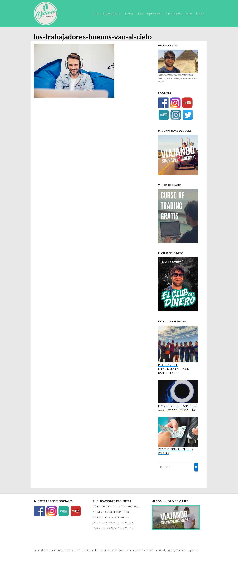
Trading (129, 13)
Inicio (96, 13)
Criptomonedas (173, 13)
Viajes (140, 13)
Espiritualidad (154, 13)
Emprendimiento (112, 13)
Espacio (200, 13)
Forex (189, 13)
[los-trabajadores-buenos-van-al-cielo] (74, 72)
